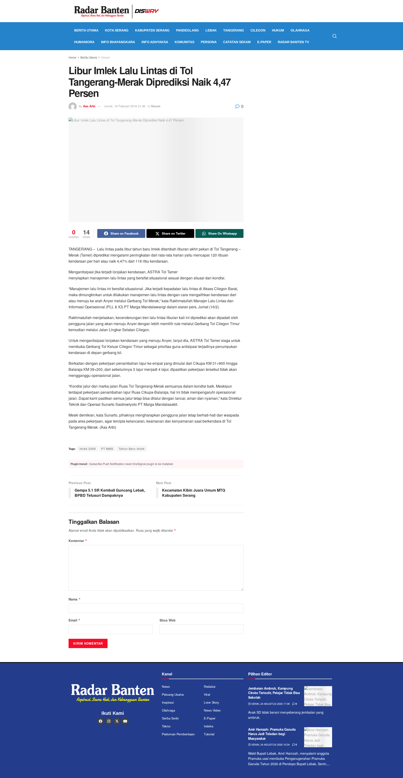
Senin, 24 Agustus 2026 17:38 (270, 703)
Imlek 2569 (88, 449)
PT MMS (107, 449)
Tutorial (209, 734)
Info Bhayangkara (118, 42)
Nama (75, 599)
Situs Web (168, 620)
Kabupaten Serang (152, 30)
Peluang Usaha (173, 694)
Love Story (211, 702)
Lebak (211, 30)
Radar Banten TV (293, 42)
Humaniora (84, 42)
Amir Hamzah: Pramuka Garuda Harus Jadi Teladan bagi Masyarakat (271, 734)
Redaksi (209, 686)
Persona (209, 42)
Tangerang (233, 30)
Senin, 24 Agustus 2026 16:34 (270, 744)
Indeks (208, 726)
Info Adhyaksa (155, 42)
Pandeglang (187, 30)
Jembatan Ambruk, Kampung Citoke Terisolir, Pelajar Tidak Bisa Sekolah (274, 693)
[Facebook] (100, 721)
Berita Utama (86, 30)
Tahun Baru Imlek (132, 449)
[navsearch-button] (334, 36)
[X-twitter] (116, 721)
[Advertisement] (294, 89)
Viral (207, 694)
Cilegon (257, 30)
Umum (105, 57)
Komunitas (184, 42)
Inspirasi (168, 702)
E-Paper (264, 42)
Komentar (78, 540)
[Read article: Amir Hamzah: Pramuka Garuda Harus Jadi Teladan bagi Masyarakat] (318, 737)
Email (74, 620)
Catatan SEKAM (237, 42)
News (166, 686)
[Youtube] (125, 721)
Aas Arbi (89, 106)
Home (72, 57)
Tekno (166, 726)
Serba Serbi (170, 718)
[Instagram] (108, 721)
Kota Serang (117, 30)
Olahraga (300, 30)
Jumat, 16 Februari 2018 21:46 (124, 106)
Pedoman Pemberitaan (178, 734)
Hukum (278, 30)
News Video (212, 710)
